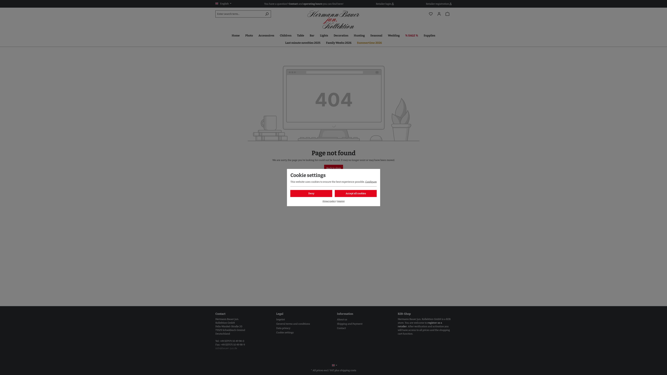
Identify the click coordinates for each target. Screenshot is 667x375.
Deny (311, 193)
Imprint (341, 201)
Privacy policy (329, 201)
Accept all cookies (356, 193)
